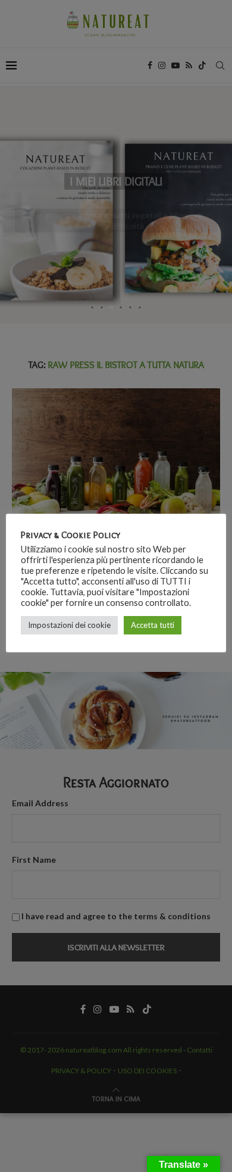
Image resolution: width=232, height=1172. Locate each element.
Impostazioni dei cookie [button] (69, 625)
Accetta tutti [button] (152, 625)
